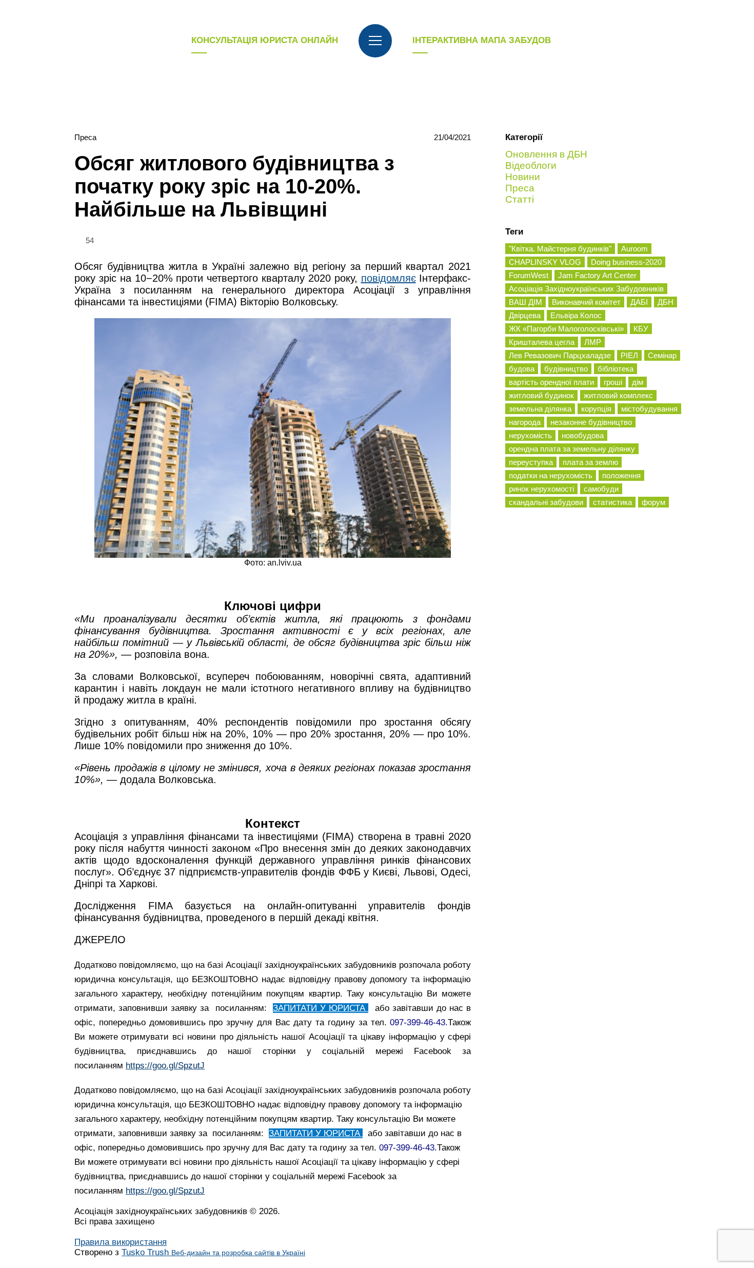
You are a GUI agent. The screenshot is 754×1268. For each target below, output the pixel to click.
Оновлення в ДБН (546, 154)
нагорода (525, 422)
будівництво (566, 368)
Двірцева (525, 315)
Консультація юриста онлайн (264, 40)
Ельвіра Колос (576, 315)
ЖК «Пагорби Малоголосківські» (566, 328)
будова (521, 368)
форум (653, 502)
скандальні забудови (546, 502)
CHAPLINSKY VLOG (545, 262)
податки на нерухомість (550, 475)
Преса (85, 137)
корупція (596, 408)
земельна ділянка (540, 408)
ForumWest (528, 275)
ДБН (665, 302)
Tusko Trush (213, 1252)
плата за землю (590, 462)
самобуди (601, 488)
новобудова (583, 435)
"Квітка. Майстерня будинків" (560, 248)
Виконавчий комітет (586, 302)
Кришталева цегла (541, 342)
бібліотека (615, 368)
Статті (519, 199)
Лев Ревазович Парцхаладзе (560, 355)
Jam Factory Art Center (597, 275)
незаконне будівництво (591, 422)
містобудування (649, 408)
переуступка (531, 462)
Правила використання (120, 1242)
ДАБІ (639, 302)
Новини (522, 176)
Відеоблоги (531, 165)
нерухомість (530, 435)
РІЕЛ (629, 355)
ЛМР (592, 342)
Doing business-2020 (626, 262)
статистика (612, 502)
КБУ (640, 328)
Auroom (634, 248)
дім (637, 382)
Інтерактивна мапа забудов (481, 40)
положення (621, 475)
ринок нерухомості (541, 488)
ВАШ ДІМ (525, 302)
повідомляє (388, 278)
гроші (613, 382)
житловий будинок (541, 395)
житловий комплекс (618, 395)
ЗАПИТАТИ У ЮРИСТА (320, 1008)
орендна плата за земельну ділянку (572, 448)
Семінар (662, 355)
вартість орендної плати (551, 382)
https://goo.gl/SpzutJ (165, 1065)
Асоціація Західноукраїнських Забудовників (586, 288)
